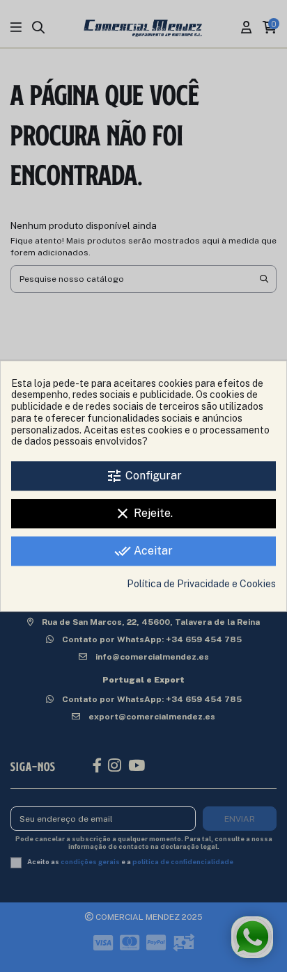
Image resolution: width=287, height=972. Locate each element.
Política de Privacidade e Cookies (201, 583)
